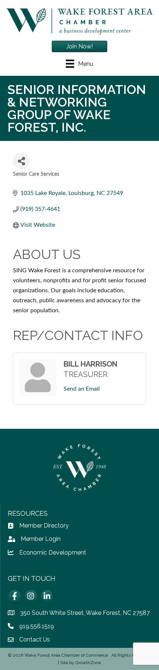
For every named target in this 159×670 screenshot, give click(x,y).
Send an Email (82, 389)
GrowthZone (88, 662)
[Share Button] (21, 160)
